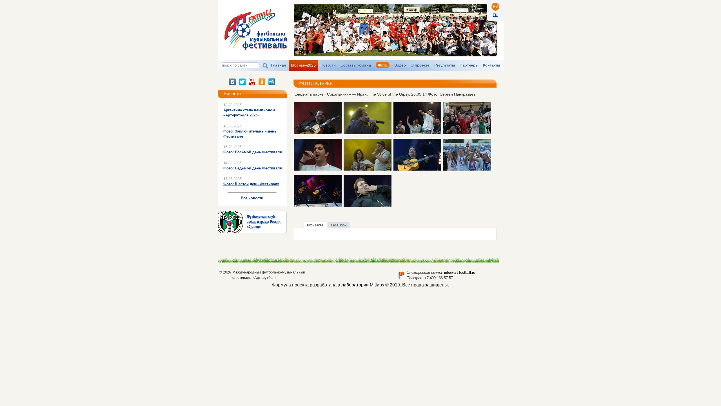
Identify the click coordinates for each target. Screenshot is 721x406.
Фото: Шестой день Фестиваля (251, 184)
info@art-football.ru (459, 272)
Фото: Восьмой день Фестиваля (252, 152)
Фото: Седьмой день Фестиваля (252, 168)
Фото (382, 65)
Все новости (252, 198)
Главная (278, 65)
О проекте (420, 65)
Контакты (491, 65)
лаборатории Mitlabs (362, 285)
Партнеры (469, 65)
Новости (328, 65)
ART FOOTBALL (257, 26)
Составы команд (356, 65)
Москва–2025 (303, 65)
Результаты (444, 65)
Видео (400, 65)
